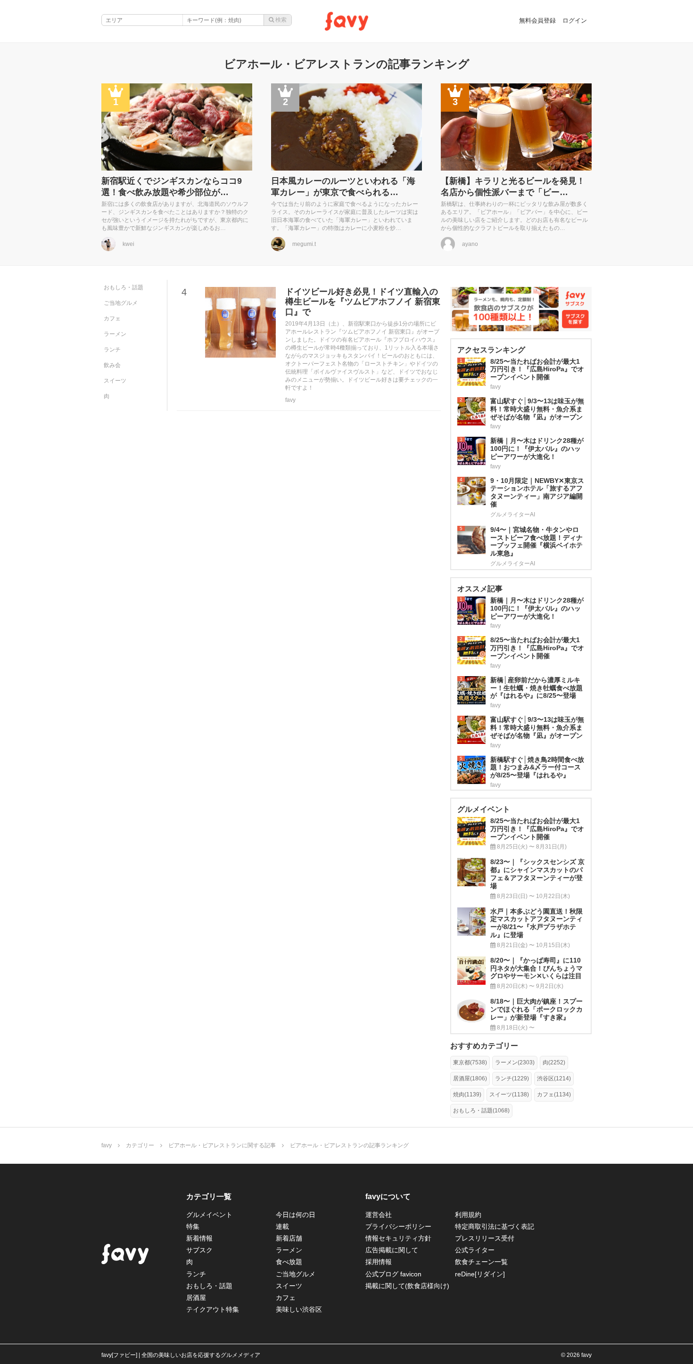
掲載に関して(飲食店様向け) (407, 1286)
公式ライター (475, 1250)
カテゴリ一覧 (208, 1196)
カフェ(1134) (554, 1094)
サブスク (199, 1250)
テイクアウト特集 (212, 1309)
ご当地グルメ (121, 303)
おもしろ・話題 (123, 287)
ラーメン (115, 334)
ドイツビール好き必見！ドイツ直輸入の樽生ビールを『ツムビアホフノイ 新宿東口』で (362, 302)
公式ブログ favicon (393, 1274)
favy (106, 1145)
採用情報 (378, 1262)
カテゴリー (140, 1145)
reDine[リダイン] (480, 1274)
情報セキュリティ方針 (398, 1238)
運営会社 (378, 1214)
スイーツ (115, 380)
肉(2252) (554, 1062)
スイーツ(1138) (509, 1094)
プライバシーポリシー (398, 1226)
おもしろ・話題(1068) (481, 1110)
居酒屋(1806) (470, 1078)
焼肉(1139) (467, 1094)
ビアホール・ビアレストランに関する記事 (222, 1145)
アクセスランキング (491, 350)
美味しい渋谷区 (299, 1309)
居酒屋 (196, 1297)
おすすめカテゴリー (484, 1046)
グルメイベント (209, 1214)
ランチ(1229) (512, 1078)
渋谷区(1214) (554, 1078)
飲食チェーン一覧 (481, 1262)
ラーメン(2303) (515, 1062)
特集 (192, 1226)
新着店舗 (289, 1238)
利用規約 (468, 1214)
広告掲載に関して (391, 1250)
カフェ (112, 318)
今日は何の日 (295, 1214)
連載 (282, 1226)
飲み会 (112, 365)
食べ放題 (289, 1262)
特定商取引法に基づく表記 (494, 1226)
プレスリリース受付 (484, 1238)
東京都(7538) (470, 1062)
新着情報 (199, 1238)
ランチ (112, 349)
